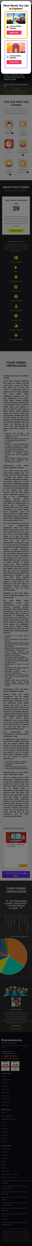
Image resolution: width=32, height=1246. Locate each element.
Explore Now (14, 32)
